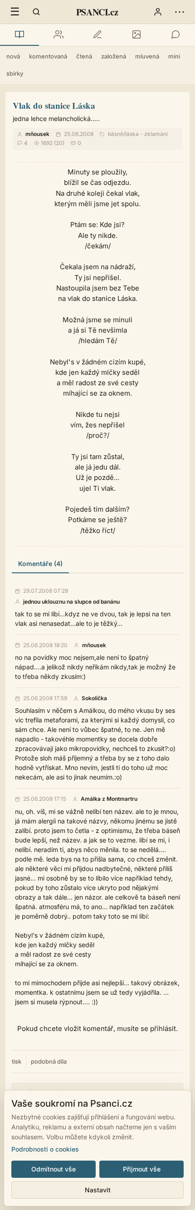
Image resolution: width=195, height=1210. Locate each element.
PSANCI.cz (97, 12)
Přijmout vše (142, 1169)
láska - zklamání (146, 134)
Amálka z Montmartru (109, 799)
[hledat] (36, 11)
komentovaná (48, 56)
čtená (84, 56)
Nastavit (98, 1190)
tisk (16, 1061)
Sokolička (94, 698)
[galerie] (136, 35)
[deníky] (97, 35)
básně (115, 134)
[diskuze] (175, 35)
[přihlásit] (158, 11)
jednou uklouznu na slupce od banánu (71, 602)
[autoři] (58, 35)
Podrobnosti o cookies (45, 1149)
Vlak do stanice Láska (54, 105)
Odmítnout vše (53, 1169)
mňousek (37, 134)
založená (113, 56)
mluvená (147, 56)
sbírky (14, 73)
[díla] (19, 35)
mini (174, 56)
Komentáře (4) (40, 563)
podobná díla (49, 1061)
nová (13, 56)
